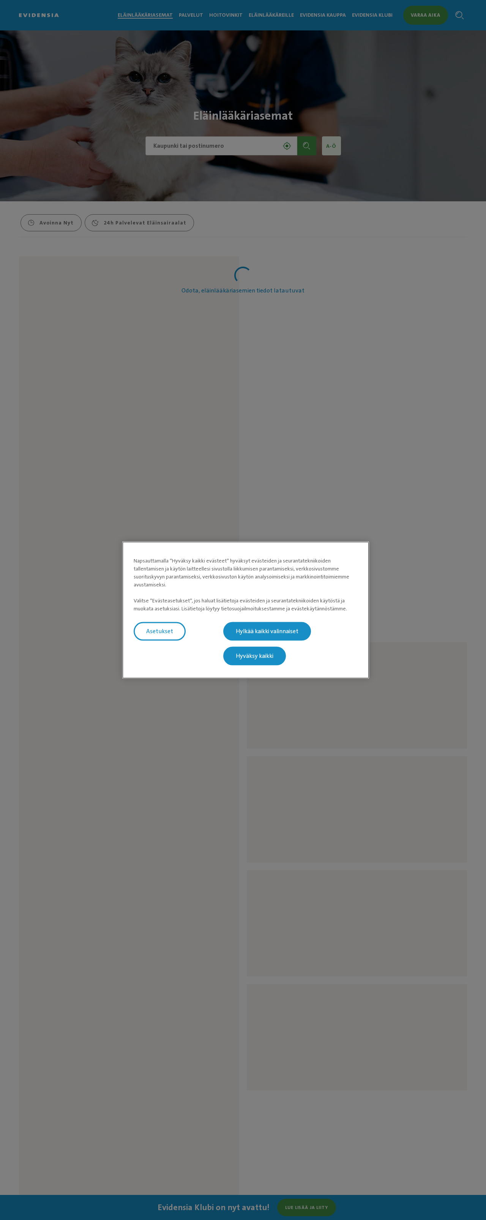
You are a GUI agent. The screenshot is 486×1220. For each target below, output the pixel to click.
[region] (245, 610)
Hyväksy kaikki (254, 656)
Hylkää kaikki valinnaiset (267, 631)
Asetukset (159, 631)
